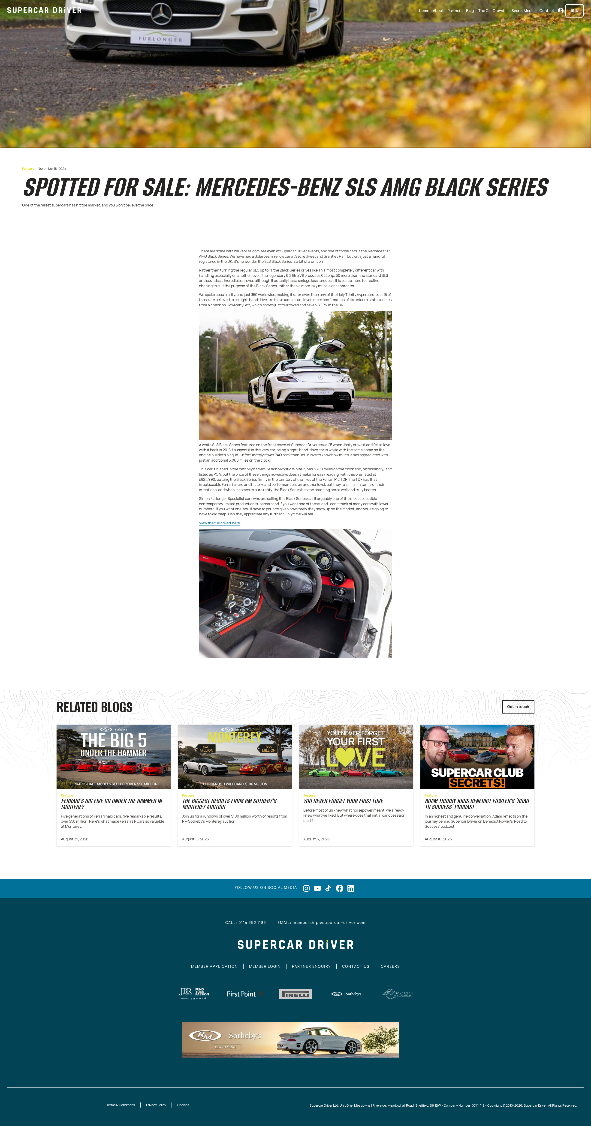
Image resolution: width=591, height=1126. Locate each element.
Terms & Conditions (120, 1105)
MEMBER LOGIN (265, 966)
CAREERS (390, 966)
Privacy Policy (156, 1105)
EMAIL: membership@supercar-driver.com (321, 922)
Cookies (183, 1105)
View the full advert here (219, 523)
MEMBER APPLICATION (214, 966)
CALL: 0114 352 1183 (245, 922)
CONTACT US (356, 966)
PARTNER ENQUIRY (311, 966)
